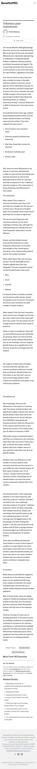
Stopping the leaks (12, 692)
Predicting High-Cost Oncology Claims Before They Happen (16, 704)
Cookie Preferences (22, 764)
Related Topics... (11, 648)
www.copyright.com (14, 669)
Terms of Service (30, 762)
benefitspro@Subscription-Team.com (18, 751)
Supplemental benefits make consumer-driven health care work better (16, 697)
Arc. (13, 762)
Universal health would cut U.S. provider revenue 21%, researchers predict (16, 711)
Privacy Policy (12, 764)
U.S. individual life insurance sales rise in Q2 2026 (18, 718)
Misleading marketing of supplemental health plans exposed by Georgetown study (18, 686)
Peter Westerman (15, 31)
